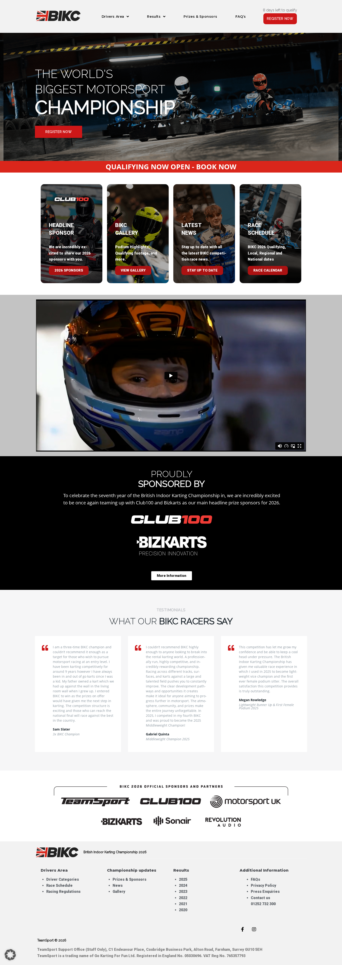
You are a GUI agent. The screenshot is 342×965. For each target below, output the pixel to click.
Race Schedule (59, 885)
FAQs (255, 879)
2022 (183, 898)
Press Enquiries (266, 891)
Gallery (119, 891)
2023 (183, 891)
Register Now (58, 132)
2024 (183, 885)
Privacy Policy (263, 885)
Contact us (260, 898)
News (118, 885)
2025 (183, 879)
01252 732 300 (263, 904)
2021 (183, 904)
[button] (10, 955)
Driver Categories (62, 879)
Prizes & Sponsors (129, 879)
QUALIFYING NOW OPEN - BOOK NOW (171, 166)
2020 (183, 910)
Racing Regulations (63, 891)
